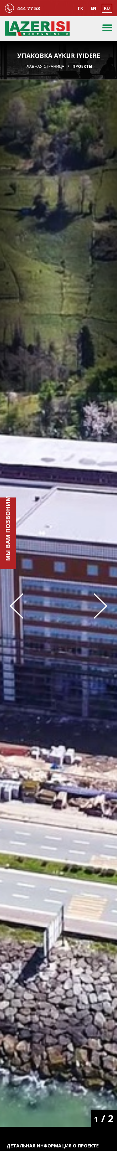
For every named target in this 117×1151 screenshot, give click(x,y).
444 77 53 (28, 8)
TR (80, 8)
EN (93, 8)
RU (107, 8)
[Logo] (37, 28)
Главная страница (44, 66)
